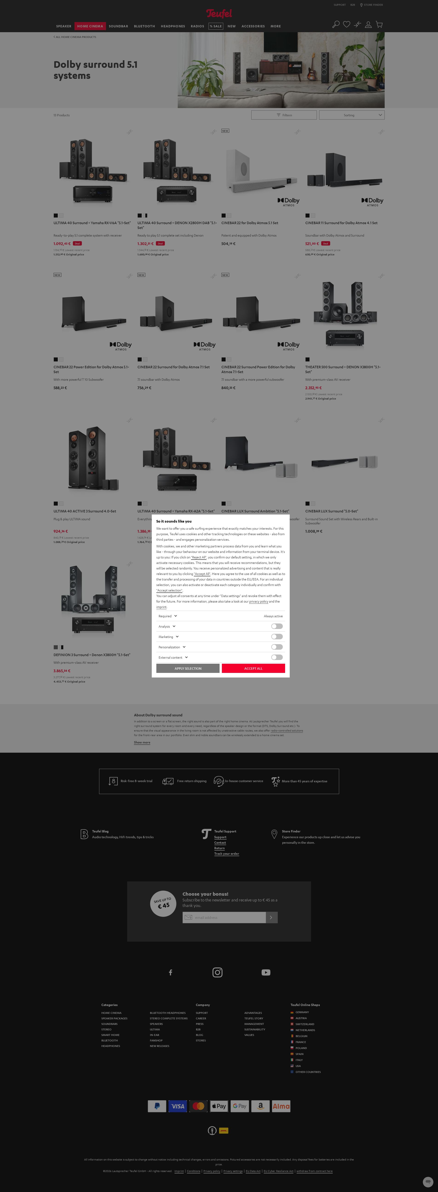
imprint (161, 607)
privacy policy (258, 601)
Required (165, 616)
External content (170, 657)
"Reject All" (198, 557)
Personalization (169, 647)
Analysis (164, 626)
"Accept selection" (169, 590)
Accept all (253, 668)
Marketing (166, 637)
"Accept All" (202, 574)
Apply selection (188, 668)
